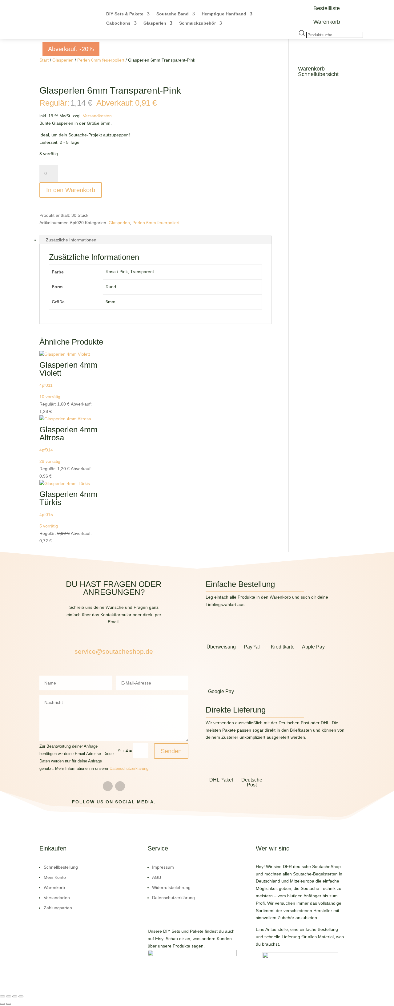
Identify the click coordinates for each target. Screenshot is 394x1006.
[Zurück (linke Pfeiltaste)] (2, 1004)
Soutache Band (172, 14)
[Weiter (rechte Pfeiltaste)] (8, 1004)
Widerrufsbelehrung (171, 887)
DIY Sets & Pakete (124, 14)
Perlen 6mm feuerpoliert (100, 60)
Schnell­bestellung (61, 867)
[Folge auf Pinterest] (120, 786)
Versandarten (57, 897)
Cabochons (118, 23)
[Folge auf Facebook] (108, 786)
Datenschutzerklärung (129, 768)
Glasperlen (154, 23)
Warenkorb (326, 22)
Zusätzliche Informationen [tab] (71, 239)
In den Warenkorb (70, 190)
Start (44, 60)
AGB (156, 877)
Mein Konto (55, 877)
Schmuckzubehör (197, 23)
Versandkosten (97, 115)
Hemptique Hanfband (224, 14)
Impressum (163, 867)
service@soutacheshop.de (113, 651)
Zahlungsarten (58, 907)
